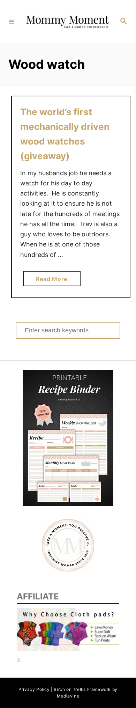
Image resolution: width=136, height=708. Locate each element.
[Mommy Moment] (67, 21)
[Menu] (11, 21)
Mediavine (68, 696)
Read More (54, 280)
